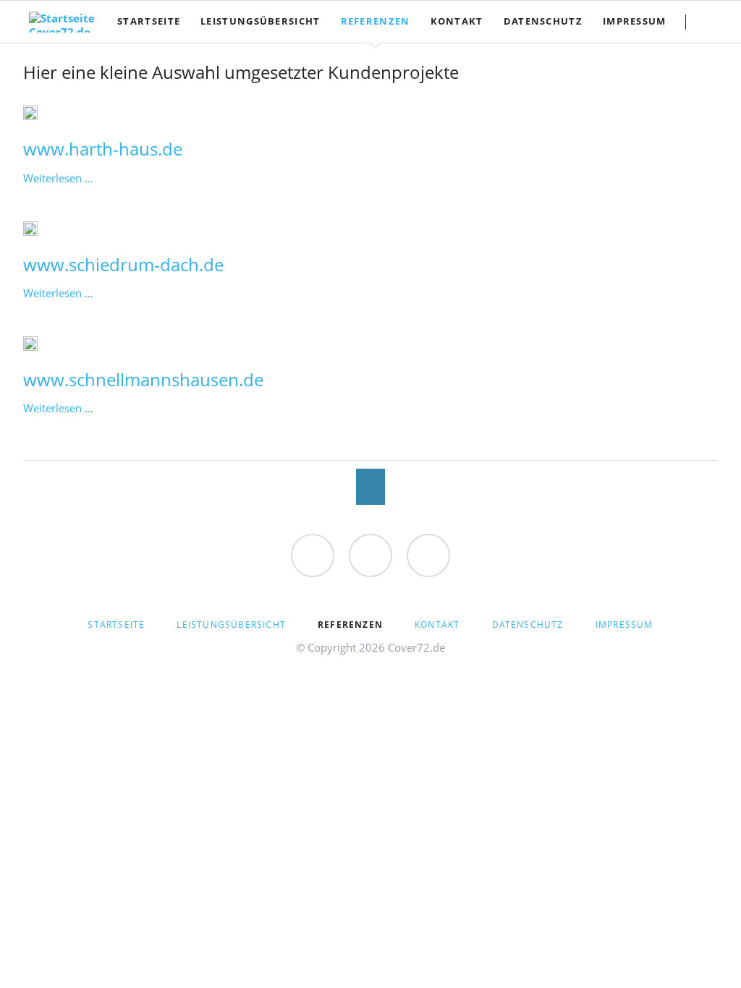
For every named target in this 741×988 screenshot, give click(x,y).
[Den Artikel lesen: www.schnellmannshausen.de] (30, 343)
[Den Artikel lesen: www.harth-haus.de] (30, 113)
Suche (713, 22)
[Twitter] (370, 555)
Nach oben (370, 487)
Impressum (624, 624)
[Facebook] (312, 555)
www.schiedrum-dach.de (123, 264)
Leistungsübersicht (231, 624)
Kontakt (437, 624)
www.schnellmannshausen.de (143, 379)
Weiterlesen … (58, 178)
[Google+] (428, 555)
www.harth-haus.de (102, 149)
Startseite (116, 624)
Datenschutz (528, 624)
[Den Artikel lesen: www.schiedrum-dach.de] (30, 228)
